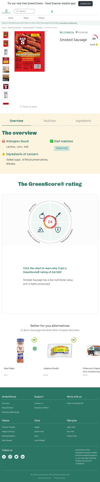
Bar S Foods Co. (67, 32)
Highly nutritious (8, 432)
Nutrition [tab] (50, 121)
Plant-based (7, 440)
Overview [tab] (16, 121)
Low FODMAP (39, 440)
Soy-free (70, 432)
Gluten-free (39, 432)
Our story (6, 403)
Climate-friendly (8, 427)
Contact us (38, 403)
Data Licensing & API (75, 403)
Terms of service (44, 478)
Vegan (36, 427)
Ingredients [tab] (83, 121)
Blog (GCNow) (7, 408)
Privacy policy (59, 478)
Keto (36, 436)
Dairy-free (71, 427)
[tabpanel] (50, 147)
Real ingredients (8, 436)
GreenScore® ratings (10, 412)
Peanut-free (72, 436)
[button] (24, 11)
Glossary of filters (41, 408)
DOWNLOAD (85, 4)
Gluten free (61, 148)
